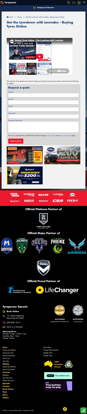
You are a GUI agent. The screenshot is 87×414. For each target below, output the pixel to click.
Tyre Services (7, 378)
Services (6, 372)
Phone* (11, 99)
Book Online (8, 389)
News (5, 395)
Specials (6, 383)
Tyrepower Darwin (45, 7)
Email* (10, 106)
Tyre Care (6, 358)
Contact (6, 386)
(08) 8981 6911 (14, 322)
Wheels (6, 364)
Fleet (5, 392)
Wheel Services (8, 380)
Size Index (47, 347)
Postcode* (12, 113)
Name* (11, 92)
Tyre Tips (6, 361)
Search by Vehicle (9, 350)
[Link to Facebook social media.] (65, 409)
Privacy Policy (50, 135)
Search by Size (8, 353)
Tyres (5, 347)
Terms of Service (65, 135)
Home (11, 17)
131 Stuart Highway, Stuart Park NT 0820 (15, 317)
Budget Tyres (47, 353)
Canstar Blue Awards (50, 350)
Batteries (6, 375)
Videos (6, 397)
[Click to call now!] (68, 2)
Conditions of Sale (28, 410)
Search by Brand (9, 356)
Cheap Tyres (47, 355)
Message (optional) (15, 120)
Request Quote (15, 141)
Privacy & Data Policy (15, 410)
